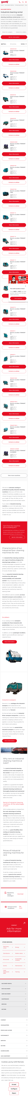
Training (17, 972)
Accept (14, 1084)
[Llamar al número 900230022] (20, 2)
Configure (14, 1089)
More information (14, 59)
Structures (6, 959)
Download (20, 894)
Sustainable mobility (18, 959)
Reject (14, 1093)
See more (20, 907)
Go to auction (18, 298)
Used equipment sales (6, 972)
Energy (17, 947)
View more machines (14, 475)
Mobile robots (19, 953)
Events (5, 965)
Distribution (6, 953)
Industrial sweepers (7, 32)
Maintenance (18, 965)
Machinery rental (6, 947)
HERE (2, 1075)
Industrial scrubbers (21, 32)
